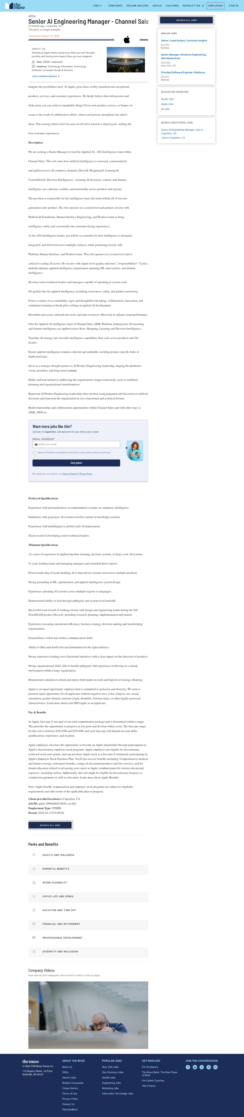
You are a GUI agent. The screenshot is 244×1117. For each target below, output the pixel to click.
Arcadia (165, 44)
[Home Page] (15, 7)
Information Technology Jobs (117, 1093)
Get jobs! (76, 462)
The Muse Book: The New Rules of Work (159, 1073)
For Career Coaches (153, 1080)
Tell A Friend (148, 1085)
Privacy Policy (86, 473)
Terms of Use (69, 1093)
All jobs (165, 108)
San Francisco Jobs (113, 1072)
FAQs (65, 1072)
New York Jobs (110, 1066)
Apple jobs (167, 103)
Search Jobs (69, 1077)
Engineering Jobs (111, 1082)
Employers (215, 5)
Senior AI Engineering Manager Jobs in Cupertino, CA (182, 131)
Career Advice (70, 1088)
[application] (88, 1015)
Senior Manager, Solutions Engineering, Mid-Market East (183, 56)
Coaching (172, 5)
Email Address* (44, 439)
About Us (67, 1066)
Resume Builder (137, 5)
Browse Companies (73, 1082)
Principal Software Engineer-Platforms (183, 72)
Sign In (233, 5)
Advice (157, 5)
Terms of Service (69, 473)
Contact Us (68, 1104)
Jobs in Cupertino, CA (173, 137)
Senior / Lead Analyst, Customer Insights (184, 40)
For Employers (150, 1066)
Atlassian (165, 62)
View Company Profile (44, 76)
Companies (115, 5)
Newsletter (191, 5)
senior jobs (167, 99)
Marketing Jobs (110, 1088)
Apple (32, 16)
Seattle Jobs (109, 1077)
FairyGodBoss (70, 1109)
